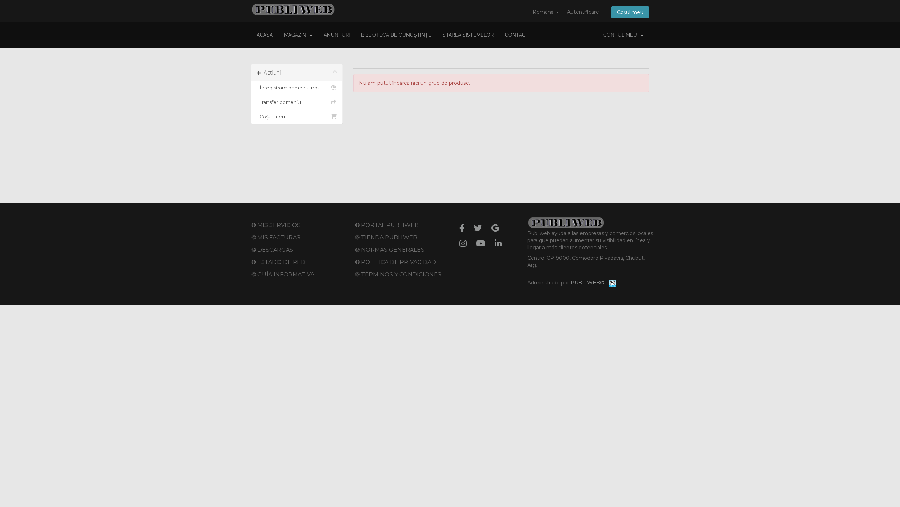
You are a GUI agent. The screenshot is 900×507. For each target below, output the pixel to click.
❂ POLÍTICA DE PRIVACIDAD (395, 262)
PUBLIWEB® (587, 283)
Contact (517, 35)
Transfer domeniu (279, 102)
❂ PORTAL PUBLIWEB (387, 225)
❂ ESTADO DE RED (278, 262)
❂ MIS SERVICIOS (276, 225)
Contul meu (621, 35)
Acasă (265, 35)
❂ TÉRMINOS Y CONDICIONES (398, 274)
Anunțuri (337, 35)
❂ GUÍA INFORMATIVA (282, 274)
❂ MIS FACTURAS (275, 237)
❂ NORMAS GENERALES (389, 249)
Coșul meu (630, 12)
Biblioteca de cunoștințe (396, 35)
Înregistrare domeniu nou (289, 87)
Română (544, 12)
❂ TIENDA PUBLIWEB (386, 237)
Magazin (296, 35)
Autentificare (583, 12)
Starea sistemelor (468, 35)
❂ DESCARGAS (272, 249)
